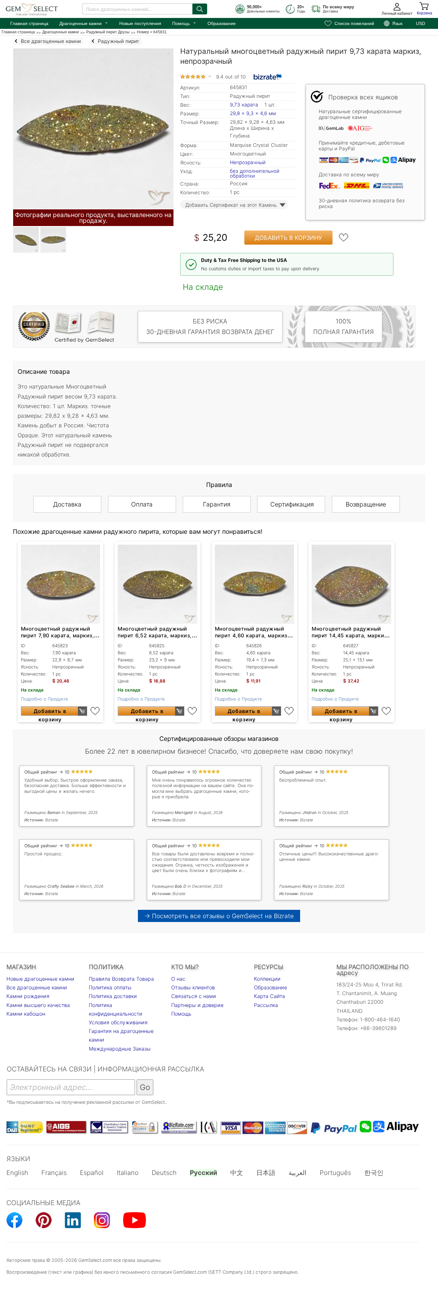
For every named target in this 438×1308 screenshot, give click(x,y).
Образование (221, 23)
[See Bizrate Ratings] (268, 77)
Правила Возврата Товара (121, 979)
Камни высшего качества (38, 1005)
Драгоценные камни (83, 22)
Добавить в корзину (288, 237)
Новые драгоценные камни (40, 979)
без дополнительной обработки (254, 173)
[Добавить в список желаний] (344, 237)
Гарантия (217, 504)
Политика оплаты (110, 987)
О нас (178, 979)
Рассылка (266, 1005)
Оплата (142, 504)
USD (420, 23)
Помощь (184, 22)
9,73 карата (245, 105)
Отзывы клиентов (193, 987)
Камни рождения (27, 996)
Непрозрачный (247, 162)
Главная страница (29, 23)
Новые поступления (140, 23)
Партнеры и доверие (197, 1005)
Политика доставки (113, 996)
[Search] (199, 9)
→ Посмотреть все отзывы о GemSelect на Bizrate (219, 916)
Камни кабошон (25, 1013)
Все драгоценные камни (36, 987)
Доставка (67, 504)
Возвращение (366, 504)
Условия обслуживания (118, 1022)
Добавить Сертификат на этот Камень (231, 205)
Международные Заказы (120, 1048)
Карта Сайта (269, 996)
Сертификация (292, 504)
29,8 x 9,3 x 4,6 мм (253, 113)
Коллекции (267, 979)
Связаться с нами (193, 996)
